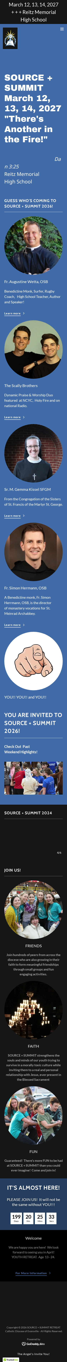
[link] (10, 29)
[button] (62, 29)
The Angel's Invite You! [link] (33, 1354)
